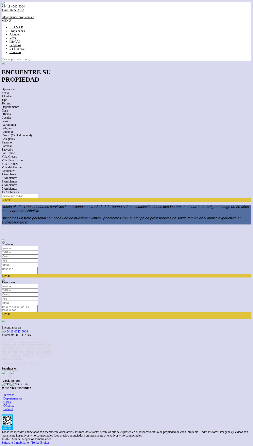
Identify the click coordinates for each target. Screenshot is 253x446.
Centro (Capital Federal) (17, 135)
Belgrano (7, 128)
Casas (7, 402)
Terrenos (8, 395)
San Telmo (8, 153)
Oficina (6, 114)
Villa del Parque (12, 167)
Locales (6, 117)
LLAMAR (16, 27)
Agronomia (9, 124)
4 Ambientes (9, 185)
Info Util (14, 41)
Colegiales (8, 139)
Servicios (15, 45)
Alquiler (14, 34)
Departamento (10, 107)
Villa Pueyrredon (12, 160)
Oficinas (8, 405)
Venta (13, 38)
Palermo (7, 142)
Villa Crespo (9, 156)
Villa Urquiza (10, 163)
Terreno (6, 103)
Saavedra (7, 149)
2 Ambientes (9, 178)
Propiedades (17, 31)
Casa (5, 110)
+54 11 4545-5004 (16, 331)
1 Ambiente (9, 174)
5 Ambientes (9, 188)
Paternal (7, 146)
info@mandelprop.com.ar (18, 17)
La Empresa (17, 48)
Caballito (7, 131)
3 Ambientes (9, 181)
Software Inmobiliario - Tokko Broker (25, 442)
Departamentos (12, 398)
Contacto (15, 52)
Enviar (6, 275)
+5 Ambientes (10, 192)
